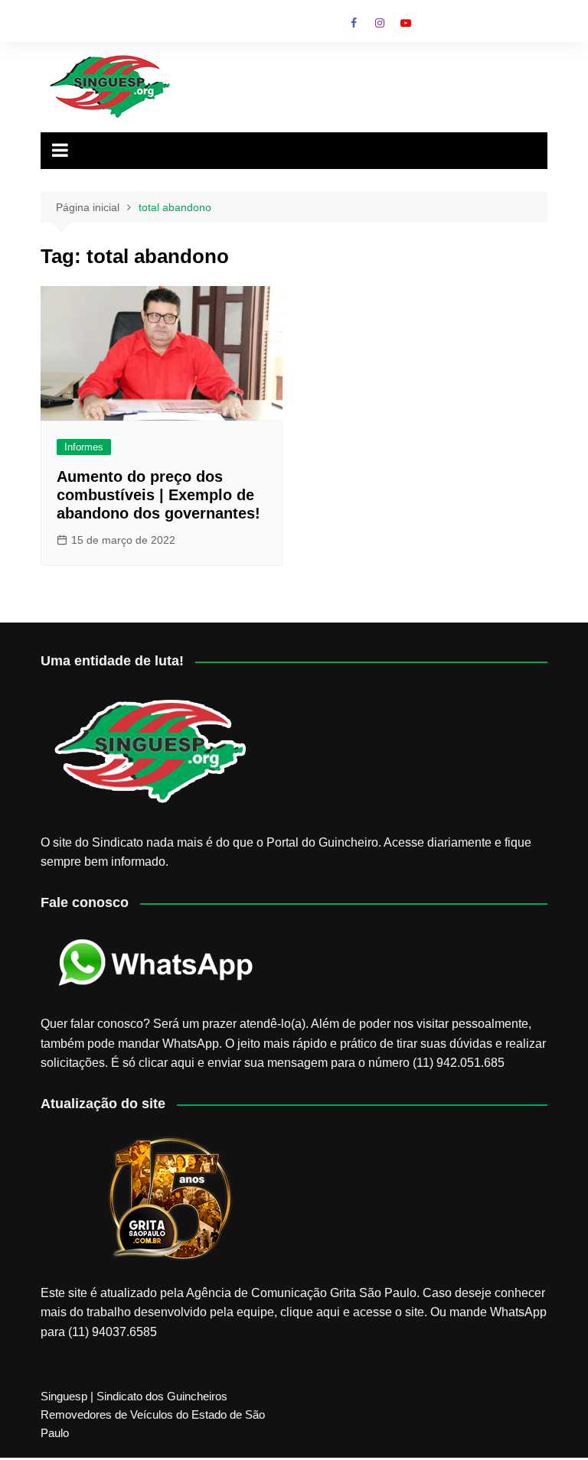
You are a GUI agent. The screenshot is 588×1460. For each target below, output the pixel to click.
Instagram (379, 22)
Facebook (353, 22)
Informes (83, 447)
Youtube (405, 22)
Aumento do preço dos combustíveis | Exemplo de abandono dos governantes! (158, 495)
